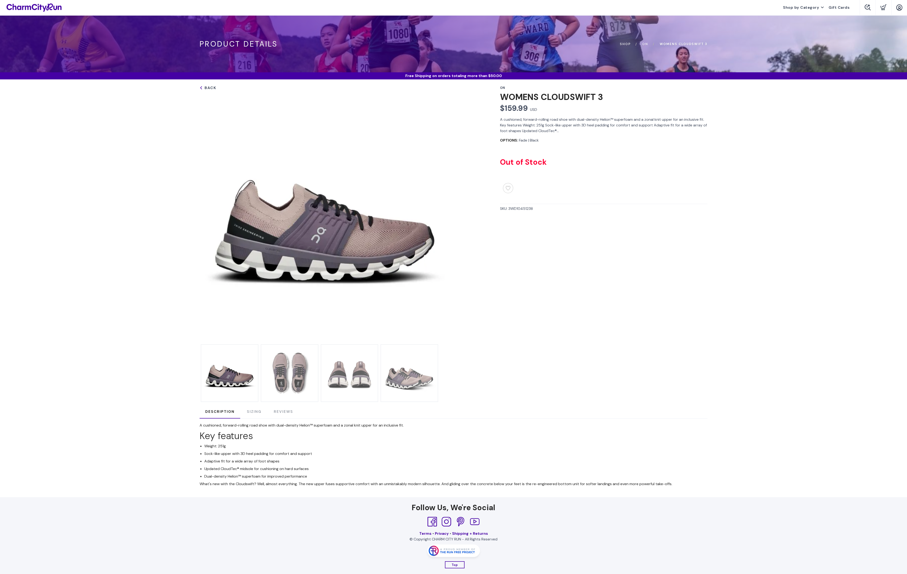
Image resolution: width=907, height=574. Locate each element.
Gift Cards (839, 7)
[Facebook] (432, 522)
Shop (625, 44)
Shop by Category (801, 7)
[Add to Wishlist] (508, 188)
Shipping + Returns (470, 533)
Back (209, 87)
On (645, 44)
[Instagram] (446, 522)
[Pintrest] (461, 522)
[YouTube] (475, 522)
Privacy (442, 533)
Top (455, 565)
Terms (425, 533)
